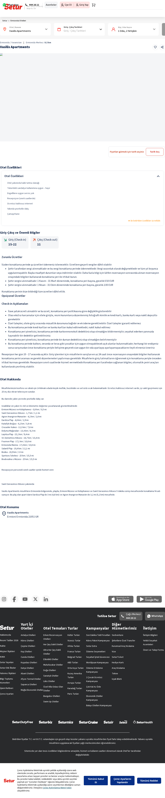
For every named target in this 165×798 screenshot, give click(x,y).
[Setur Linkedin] (47, 602)
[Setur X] (36, 602)
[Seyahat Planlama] (93, 5)
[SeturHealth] (143, 722)
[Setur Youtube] (26, 602)
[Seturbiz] (45, 722)
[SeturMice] (65, 722)
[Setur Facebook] (15, 602)
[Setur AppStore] (122, 602)
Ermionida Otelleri (18, 20)
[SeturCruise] (88, 722)
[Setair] (108, 722)
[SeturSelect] (123, 722)
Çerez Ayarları (7, 694)
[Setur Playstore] (151, 602)
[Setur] (13, 7)
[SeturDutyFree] (22, 722)
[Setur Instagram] (5, 602)
